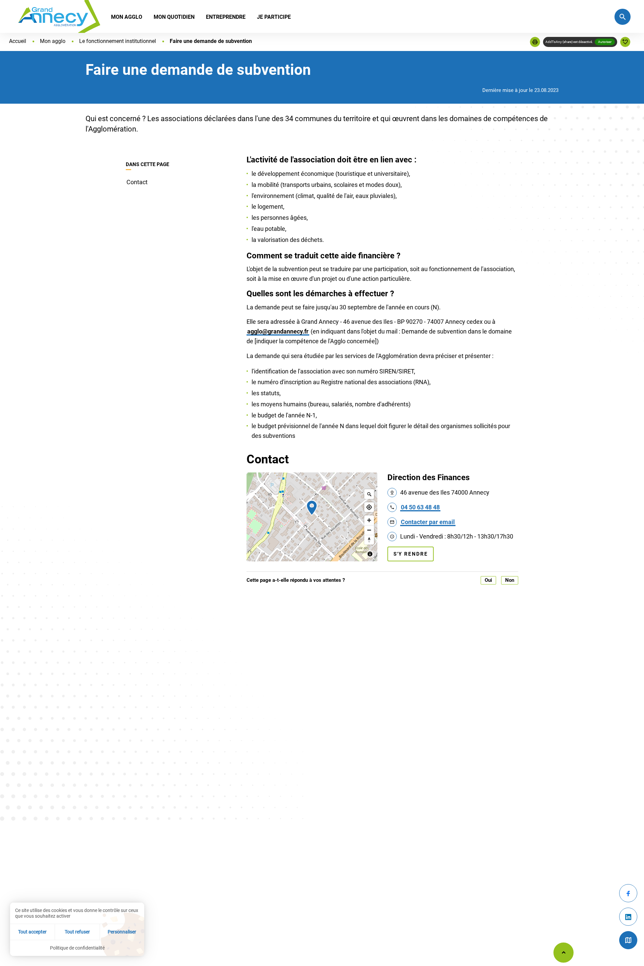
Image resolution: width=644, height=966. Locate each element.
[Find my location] (369, 507)
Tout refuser (77, 931)
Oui (488, 580)
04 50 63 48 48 (420, 507)
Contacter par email (428, 521)
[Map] (312, 516)
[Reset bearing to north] (369, 540)
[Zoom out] (369, 530)
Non (509, 580)
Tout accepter (32, 931)
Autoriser (604, 42)
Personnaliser (122, 931)
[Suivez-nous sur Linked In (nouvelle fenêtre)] (628, 917)
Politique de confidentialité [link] (77, 948)
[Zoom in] (369, 520)
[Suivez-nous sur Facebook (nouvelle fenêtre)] (628, 893)
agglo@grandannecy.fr (278, 331)
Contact (137, 182)
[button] (535, 42)
